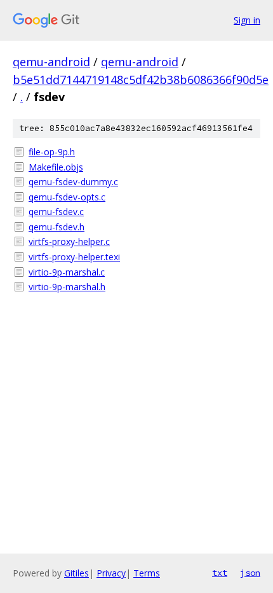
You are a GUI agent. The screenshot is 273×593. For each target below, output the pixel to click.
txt (219, 572)
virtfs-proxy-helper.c (69, 241)
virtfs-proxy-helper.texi (74, 257)
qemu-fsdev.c (56, 212)
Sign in (247, 20)
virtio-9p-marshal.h (67, 287)
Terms (146, 573)
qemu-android (51, 61)
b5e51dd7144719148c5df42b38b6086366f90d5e (141, 79)
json (250, 572)
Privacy (111, 573)
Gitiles (76, 573)
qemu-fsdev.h (56, 227)
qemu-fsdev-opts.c (67, 197)
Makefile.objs (56, 167)
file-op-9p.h (52, 152)
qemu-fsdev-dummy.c (73, 182)
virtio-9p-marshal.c (67, 272)
